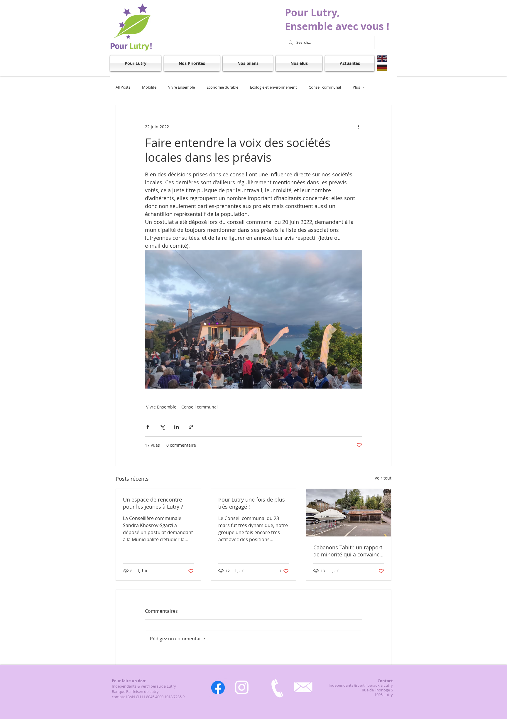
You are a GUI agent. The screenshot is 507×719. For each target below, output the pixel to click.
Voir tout (383, 478)
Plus (356, 87)
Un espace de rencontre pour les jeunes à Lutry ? (153, 503)
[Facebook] (218, 688)
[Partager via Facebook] (148, 427)
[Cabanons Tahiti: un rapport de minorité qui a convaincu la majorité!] (348, 512)
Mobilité (149, 87)
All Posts (123, 87)
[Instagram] (242, 687)
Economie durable (222, 87)
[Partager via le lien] (191, 427)
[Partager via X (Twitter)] (162, 427)
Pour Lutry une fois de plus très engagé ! (251, 503)
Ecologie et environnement (273, 87)
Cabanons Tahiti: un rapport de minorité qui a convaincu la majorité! (348, 551)
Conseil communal (325, 87)
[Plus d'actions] (358, 126)
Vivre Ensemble (181, 87)
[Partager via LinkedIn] (176, 427)
